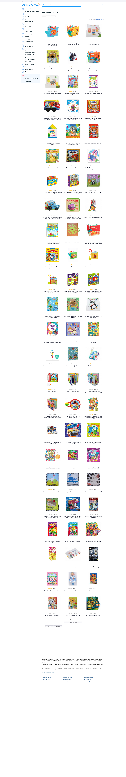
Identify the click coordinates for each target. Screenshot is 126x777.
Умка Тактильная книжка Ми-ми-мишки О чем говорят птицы (73, 168)
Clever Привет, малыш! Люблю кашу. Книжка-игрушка (52, 566)
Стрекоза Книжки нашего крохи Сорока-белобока (72, 417)
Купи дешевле (28, 81)
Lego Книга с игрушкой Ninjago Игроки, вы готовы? (93, 517)
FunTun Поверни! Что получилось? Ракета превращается (93, 168)
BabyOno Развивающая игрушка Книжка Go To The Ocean (93, 366)
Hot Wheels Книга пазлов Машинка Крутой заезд (73, 443)
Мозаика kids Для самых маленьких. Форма (52, 144)
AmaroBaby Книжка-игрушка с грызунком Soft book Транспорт (93, 69)
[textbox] (61, 5)
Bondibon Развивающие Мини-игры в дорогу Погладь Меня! (73, 292)
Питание (27, 36)
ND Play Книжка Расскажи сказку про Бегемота (73, 317)
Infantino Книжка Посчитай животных (93, 217)
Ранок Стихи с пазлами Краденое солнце (52, 542)
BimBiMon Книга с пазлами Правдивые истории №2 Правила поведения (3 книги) (93, 417)
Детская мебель (28, 8)
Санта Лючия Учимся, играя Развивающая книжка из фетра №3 (52, 417)
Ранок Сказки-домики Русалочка (93, 541)
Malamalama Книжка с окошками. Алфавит (73, 94)
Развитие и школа (29, 66)
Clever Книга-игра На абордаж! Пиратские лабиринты (73, 366)
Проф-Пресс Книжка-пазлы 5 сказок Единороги (52, 591)
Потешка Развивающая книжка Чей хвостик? (93, 492)
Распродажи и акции (29, 75)
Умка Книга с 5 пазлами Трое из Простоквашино (52, 267)
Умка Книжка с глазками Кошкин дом (93, 143)
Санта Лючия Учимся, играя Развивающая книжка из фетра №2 (93, 392)
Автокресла (27, 16)
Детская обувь (28, 23)
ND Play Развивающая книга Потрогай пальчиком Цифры (93, 317)
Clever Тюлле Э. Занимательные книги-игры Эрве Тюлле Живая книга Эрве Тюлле (52, 367)
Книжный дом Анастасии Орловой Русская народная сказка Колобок (52, 467)
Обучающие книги (29, 57)
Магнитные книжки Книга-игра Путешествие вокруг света (52, 243)
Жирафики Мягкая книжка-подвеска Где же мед (93, 267)
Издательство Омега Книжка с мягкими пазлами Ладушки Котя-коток (52, 193)
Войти (102, 5)
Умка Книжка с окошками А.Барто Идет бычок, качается (93, 119)
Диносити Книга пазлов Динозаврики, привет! (93, 443)
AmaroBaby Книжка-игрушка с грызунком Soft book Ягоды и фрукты (93, 243)
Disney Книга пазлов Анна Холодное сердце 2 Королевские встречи (72, 517)
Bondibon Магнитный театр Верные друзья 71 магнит (52, 443)
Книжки (27, 49)
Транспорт (27, 18)
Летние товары (28, 71)
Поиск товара (43, 5)
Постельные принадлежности (32, 11)
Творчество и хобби (29, 64)
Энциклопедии (28, 61)
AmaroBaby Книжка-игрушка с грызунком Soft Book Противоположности (52, 44)
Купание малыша (29, 41)
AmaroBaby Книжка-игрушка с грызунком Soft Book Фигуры (73, 69)
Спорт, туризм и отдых (30, 29)
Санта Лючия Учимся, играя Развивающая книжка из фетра (73, 392)
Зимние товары (28, 31)
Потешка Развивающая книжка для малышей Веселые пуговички (52, 517)
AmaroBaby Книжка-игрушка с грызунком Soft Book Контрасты (73, 267)
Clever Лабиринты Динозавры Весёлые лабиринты (93, 342)
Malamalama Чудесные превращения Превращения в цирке (73, 119)
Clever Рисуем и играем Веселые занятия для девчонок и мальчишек (52, 342)
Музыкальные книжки (30, 54)
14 (52, 626)
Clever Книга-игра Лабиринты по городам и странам (52, 317)
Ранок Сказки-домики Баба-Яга (93, 615)
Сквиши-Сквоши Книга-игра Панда (93, 192)
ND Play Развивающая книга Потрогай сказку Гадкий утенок (52, 94)
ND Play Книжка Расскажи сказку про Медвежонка (52, 69)
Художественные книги (30, 59)
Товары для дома (29, 69)
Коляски (27, 13)
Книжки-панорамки (88, 681)
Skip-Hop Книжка (52, 391)
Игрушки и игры (28, 26)
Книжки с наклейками (30, 50)
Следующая (57, 626)
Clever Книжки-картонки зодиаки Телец (73, 341)
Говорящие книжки (67, 679)
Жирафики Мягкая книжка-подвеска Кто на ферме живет (52, 292)
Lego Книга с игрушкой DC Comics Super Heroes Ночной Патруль (93, 566)
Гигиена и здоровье (29, 34)
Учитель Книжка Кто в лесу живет (93, 590)
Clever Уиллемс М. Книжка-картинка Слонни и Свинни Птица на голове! (73, 566)
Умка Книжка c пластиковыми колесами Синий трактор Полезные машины (52, 218)
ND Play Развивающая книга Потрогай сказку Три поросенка (93, 43)
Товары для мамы (29, 46)
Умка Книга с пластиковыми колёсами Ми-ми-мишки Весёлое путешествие (52, 119)
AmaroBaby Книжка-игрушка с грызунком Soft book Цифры (73, 43)
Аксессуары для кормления (31, 39)
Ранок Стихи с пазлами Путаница (72, 541)
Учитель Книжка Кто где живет (52, 615)
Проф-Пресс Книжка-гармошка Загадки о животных (72, 144)
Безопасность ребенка (30, 44)
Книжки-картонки (29, 56)
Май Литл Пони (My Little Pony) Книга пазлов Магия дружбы (93, 467)
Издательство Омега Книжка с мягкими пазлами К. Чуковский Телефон (73, 193)
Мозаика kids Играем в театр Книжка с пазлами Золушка (52, 168)
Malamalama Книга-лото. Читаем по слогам (93, 94)
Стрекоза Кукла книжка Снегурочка (72, 590)
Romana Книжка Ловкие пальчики (72, 242)
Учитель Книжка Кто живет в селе (72, 615)
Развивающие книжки (30, 52)
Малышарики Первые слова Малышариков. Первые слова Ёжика (73, 218)
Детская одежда (29, 21)
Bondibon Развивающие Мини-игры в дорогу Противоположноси (93, 292)
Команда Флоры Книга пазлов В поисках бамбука (73, 467)
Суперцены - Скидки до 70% (31, 78)
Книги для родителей (46, 682)
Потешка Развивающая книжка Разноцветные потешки (73, 492)
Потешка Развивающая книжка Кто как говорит (52, 492)
